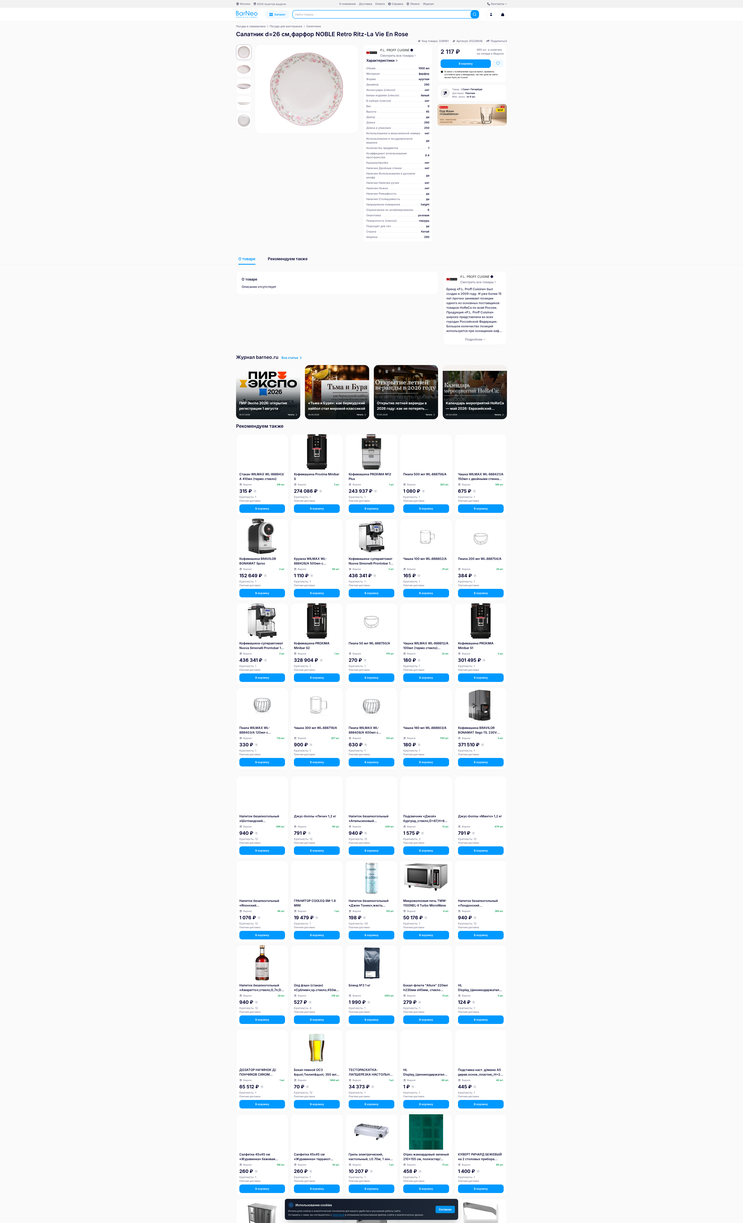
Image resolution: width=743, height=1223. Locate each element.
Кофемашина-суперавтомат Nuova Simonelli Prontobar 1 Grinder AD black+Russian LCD (261, 645)
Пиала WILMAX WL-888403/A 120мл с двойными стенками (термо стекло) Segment (261, 730)
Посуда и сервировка (250, 26)
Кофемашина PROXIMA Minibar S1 (476, 645)
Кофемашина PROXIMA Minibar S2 (312, 645)
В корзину (466, 63)
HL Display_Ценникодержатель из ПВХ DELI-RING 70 (424, 1072)
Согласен (445, 1209)
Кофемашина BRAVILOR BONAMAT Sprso (257, 561)
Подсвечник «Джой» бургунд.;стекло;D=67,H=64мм (425, 818)
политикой (338, 1214)
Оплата (380, 3)
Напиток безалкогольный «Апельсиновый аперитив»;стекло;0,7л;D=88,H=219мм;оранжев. (371, 818)
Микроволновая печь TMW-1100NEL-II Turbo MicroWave (425, 903)
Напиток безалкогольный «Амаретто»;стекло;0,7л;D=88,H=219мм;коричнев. (261, 987)
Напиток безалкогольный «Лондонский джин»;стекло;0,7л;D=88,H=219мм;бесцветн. (480, 903)
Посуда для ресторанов (286, 26)
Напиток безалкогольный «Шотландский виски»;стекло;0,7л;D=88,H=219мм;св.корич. (261, 818)
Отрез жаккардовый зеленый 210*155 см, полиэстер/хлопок (426, 1156)
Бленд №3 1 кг (359, 985)
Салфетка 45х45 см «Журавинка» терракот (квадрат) (312, 1156)
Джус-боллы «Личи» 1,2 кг (315, 816)
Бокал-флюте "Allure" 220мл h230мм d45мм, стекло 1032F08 (425, 987)
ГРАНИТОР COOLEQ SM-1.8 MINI (315, 903)
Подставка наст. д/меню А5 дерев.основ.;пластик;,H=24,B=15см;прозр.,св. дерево (480, 1072)
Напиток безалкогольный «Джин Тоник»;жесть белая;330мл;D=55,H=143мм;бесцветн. (371, 903)
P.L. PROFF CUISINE (395, 50)
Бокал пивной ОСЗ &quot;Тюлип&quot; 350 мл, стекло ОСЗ (315, 1072)
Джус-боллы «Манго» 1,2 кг (480, 816)
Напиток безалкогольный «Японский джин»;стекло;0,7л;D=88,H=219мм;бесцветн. (261, 903)
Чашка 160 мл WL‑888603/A (425, 728)
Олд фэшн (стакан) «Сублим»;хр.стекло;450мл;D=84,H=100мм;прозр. (316, 987)
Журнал (428, 3)
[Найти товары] (475, 14)
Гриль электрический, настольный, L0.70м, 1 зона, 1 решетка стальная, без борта (371, 1156)
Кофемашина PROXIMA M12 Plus (370, 476)
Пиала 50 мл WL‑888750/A (369, 643)
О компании (347, 3)
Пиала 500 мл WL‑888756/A (425, 474)
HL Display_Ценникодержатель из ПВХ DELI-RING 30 (479, 987)
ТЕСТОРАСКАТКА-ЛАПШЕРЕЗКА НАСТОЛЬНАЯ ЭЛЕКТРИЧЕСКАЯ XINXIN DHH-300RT (371, 1072)
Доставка (365, 3)
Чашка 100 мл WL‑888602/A (425, 559)
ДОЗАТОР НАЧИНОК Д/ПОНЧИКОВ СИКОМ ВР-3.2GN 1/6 (257, 1072)
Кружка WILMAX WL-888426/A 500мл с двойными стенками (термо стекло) (316, 561)
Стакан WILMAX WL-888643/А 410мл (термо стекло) (261, 476)
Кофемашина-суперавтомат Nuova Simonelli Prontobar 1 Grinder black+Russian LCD (370, 561)
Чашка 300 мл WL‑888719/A (315, 728)
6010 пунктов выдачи (271, 4)
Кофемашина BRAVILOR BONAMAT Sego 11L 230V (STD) (477, 730)
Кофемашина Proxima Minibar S (316, 476)
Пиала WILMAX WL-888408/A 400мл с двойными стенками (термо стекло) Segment (370, 730)
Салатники (313, 26)
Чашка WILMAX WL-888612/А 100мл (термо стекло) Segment (426, 645)
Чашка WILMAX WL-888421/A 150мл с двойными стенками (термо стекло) (480, 476)
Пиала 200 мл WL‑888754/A (480, 559)
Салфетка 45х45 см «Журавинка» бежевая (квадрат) (257, 1156)
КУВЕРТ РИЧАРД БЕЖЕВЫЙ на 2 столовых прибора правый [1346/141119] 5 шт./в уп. (480, 1156)
